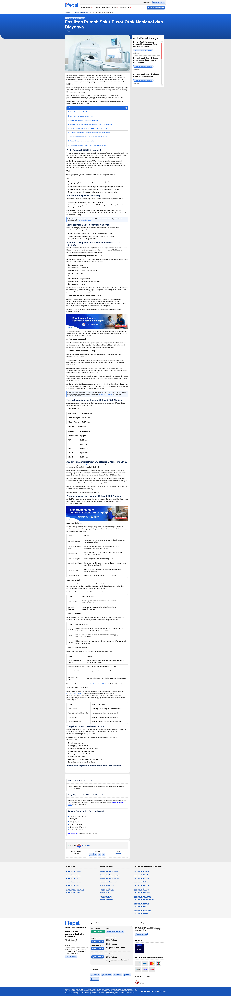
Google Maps (72, 956)
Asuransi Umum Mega (73, 693)
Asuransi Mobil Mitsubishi (142, 896)
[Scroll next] (162, 85)
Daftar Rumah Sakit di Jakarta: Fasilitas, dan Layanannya (146, 75)
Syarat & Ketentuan (147, 991)
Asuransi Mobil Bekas (73, 885)
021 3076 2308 (98, 948)
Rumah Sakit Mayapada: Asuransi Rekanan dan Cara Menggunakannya (145, 44)
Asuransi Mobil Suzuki (141, 878)
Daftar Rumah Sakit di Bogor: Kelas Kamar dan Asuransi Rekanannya (145, 60)
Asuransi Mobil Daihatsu (142, 892)
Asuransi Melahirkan (107, 889)
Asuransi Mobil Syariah (73, 882)
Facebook (96, 974)
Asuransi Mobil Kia (140, 907)
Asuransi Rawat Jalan (107, 885)
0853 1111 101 (142, 934)
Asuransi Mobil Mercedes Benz (144, 899)
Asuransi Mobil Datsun (141, 903)
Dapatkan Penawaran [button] (155, 7)
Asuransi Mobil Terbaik (73, 871)
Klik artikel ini (73, 833)
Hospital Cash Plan (106, 896)
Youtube (118, 974)
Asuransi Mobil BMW (141, 914)
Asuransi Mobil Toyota (141, 871)
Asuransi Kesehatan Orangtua (110, 875)
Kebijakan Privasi (160, 991)
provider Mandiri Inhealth (95, 684)
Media (69, 12)
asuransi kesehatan (85, 220)
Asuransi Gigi (104, 892)
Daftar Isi (70, 108)
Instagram (107, 974)
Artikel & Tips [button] (124, 7)
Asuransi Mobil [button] (86, 7)
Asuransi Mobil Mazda (141, 885)
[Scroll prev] (162, 41)
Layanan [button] (146, 2)
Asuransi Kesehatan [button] (101, 7)
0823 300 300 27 (99, 931)
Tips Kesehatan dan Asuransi (80, 12)
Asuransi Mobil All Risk (73, 875)
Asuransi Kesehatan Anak (108, 882)
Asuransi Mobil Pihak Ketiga (75, 889)
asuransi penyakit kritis (105, 394)
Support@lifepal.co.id (116, 931)
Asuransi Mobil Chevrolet (142, 910)
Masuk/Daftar (159, 2)
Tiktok (128, 974)
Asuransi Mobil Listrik (73, 892)
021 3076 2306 (98, 941)
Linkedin (95, 979)
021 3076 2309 (98, 957)
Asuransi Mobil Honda (141, 875)
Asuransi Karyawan (106, 899)
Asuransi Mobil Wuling (141, 889)
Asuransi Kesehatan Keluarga (109, 878)
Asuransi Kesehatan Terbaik (109, 871)
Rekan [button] (114, 7)
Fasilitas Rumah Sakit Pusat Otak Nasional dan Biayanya (101, 12)
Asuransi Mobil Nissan (141, 882)
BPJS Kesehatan (89, 465)
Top (225, 992)
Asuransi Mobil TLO (72, 878)
